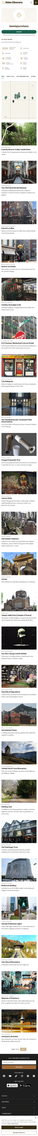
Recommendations (23, 76)
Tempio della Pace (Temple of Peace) (16, 615)
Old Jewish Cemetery (10, 539)
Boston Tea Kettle (8, 267)
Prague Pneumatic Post (10, 460)
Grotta (4, 579)
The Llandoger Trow (9, 847)
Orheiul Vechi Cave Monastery (14, 768)
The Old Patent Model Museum (13, 188)
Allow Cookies (19, 1127)
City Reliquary (7, 381)
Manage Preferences (19, 1132)
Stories (33, 76)
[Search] (31, 2)
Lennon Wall (6, 498)
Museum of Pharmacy (10, 998)
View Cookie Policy (12, 1123)
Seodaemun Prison (9, 730)
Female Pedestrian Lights (11, 924)
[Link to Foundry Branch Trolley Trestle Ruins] (19, 133)
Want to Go (10, 76)
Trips (4, 1107)
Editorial (5, 1102)
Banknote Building (8, 886)
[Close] (35, 1118)
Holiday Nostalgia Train (11, 305)
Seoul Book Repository (10, 692)
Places (4, 1096)
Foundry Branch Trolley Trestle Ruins (15, 149)
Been (2, 76)
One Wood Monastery (10, 962)
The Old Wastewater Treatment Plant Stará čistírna (16, 421)
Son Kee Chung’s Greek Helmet (14, 654)
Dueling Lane (6, 807)
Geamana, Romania (9, 1036)
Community (7, 1113)
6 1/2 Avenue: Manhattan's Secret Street (17, 343)
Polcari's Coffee (7, 228)
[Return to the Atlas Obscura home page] (12, 2)
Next (23, 1049)
